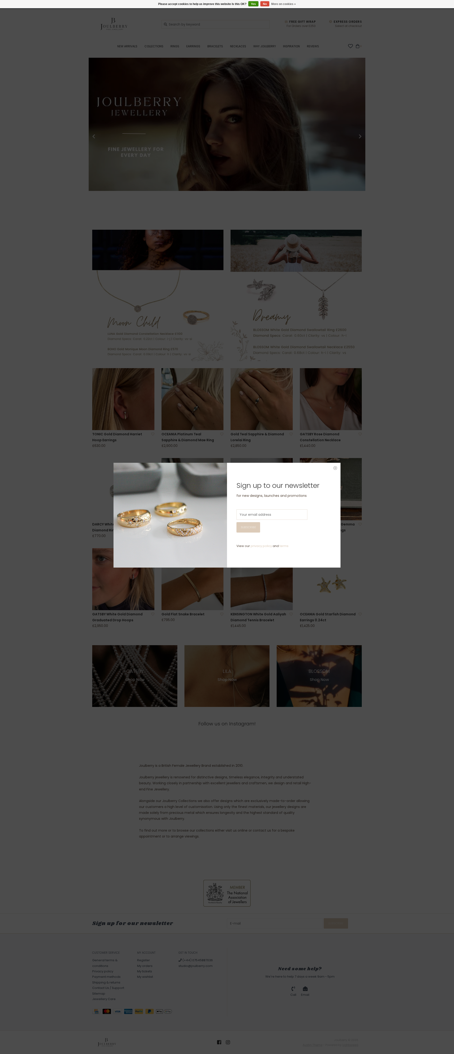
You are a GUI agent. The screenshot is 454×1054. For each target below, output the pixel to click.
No (265, 4)
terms (283, 546)
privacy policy (261, 546)
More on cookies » (283, 4)
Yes (253, 4)
